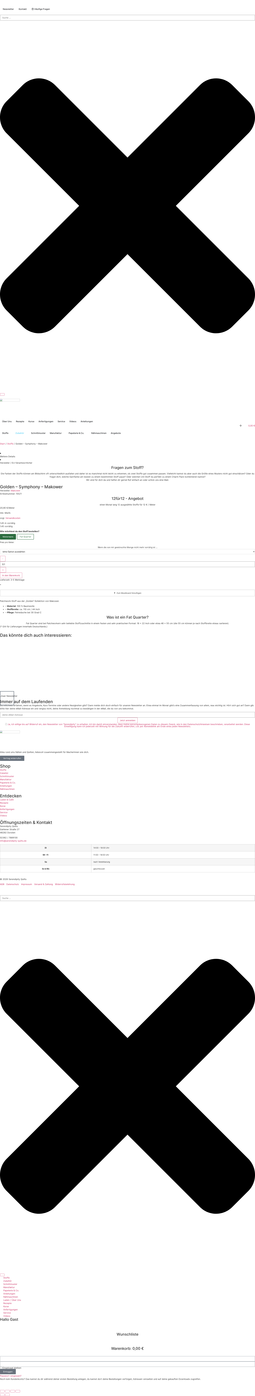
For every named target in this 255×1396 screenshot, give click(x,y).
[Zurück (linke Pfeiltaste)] (2, 1395)
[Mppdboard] (241, 426)
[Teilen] (12, 1391)
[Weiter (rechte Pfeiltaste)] (7, 1395)
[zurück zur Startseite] (10, 400)
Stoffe (10, 443)
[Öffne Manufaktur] (63, 433)
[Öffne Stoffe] (10, 433)
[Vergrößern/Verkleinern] (2, 1391)
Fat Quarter (25, 536)
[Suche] (2, 394)
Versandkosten (12, 518)
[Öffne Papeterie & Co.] (86, 433)
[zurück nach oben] (7, 698)
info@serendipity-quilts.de (13, 840)
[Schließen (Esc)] (18, 1391)
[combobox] (127, 17)
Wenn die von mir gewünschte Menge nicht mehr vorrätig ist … (127, 547)
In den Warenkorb (11, 575)
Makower (15, 490)
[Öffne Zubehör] (26, 433)
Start (2, 443)
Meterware (8, 536)
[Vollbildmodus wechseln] (7, 1391)
